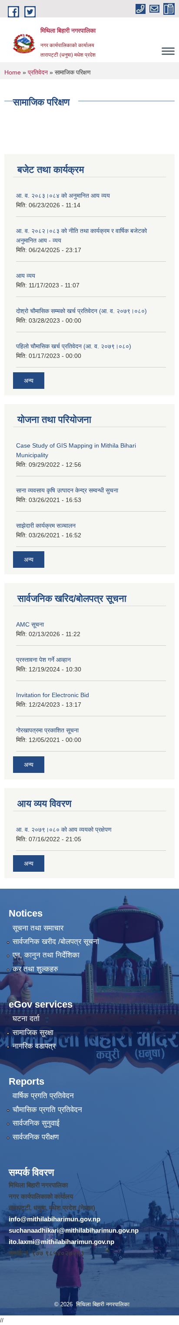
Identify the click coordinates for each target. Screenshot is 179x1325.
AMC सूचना (30, 624)
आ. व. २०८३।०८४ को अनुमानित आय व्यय (63, 195)
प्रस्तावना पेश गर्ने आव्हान (43, 659)
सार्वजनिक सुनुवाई (36, 1123)
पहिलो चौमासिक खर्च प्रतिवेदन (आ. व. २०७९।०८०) (73, 346)
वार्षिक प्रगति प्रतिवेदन (43, 1096)
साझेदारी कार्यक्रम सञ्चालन (46, 525)
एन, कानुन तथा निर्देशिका (46, 955)
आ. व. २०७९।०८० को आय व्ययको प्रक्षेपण (64, 829)
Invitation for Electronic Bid (52, 694)
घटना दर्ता (26, 1019)
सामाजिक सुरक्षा (33, 1032)
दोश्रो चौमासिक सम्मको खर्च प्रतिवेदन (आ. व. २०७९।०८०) (81, 310)
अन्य (28, 380)
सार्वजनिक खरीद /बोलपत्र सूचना (56, 941)
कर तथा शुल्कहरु (35, 969)
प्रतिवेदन (38, 72)
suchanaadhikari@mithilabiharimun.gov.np (74, 1230)
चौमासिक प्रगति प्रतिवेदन (47, 1110)
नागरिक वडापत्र (34, 1046)
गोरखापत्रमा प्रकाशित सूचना (47, 730)
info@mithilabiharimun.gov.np (54, 1219)
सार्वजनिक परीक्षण (36, 1137)
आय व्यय (25, 275)
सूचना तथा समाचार (38, 928)
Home (12, 72)
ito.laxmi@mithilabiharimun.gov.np (61, 1241)
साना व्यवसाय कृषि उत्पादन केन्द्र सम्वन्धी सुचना (67, 490)
